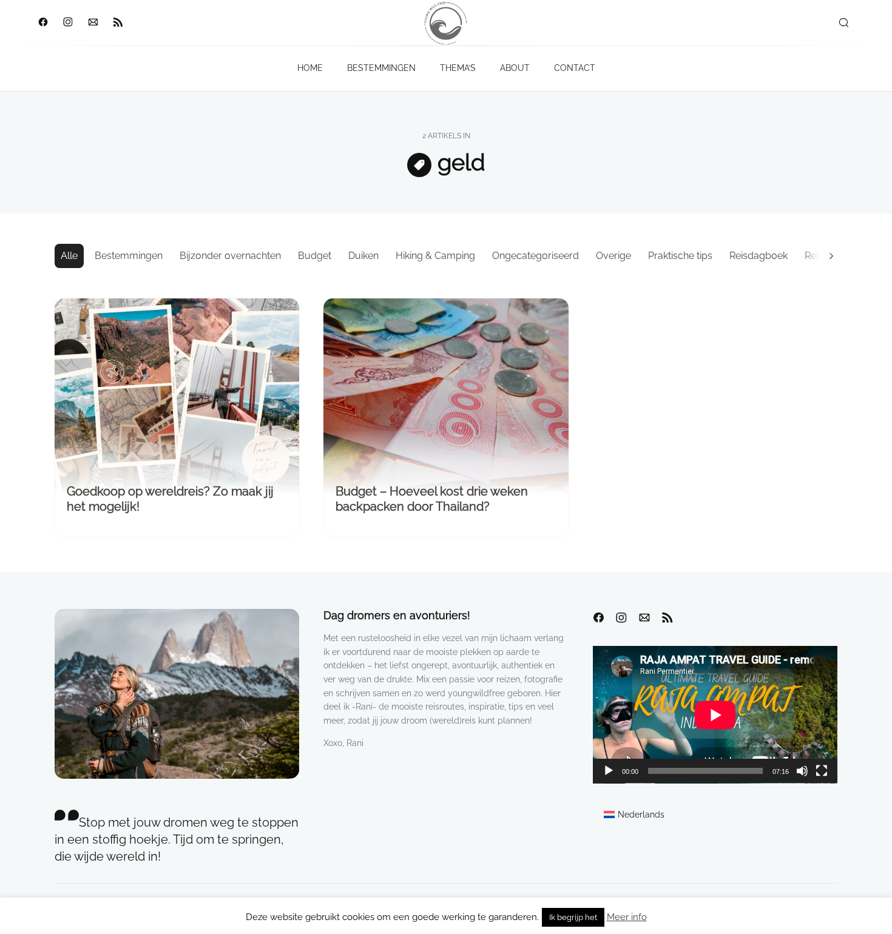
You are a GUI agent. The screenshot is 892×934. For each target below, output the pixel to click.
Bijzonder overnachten (230, 255)
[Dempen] (802, 771)
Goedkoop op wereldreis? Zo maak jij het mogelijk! (170, 499)
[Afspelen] (609, 771)
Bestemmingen (129, 255)
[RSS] (117, 23)
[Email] (92, 23)
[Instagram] (67, 23)
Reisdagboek (758, 255)
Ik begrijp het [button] (573, 917)
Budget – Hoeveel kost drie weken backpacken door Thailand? (432, 499)
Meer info (627, 917)
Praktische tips (680, 255)
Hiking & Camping (435, 255)
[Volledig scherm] (822, 771)
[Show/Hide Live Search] (843, 23)
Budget (314, 255)
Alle (69, 255)
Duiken (363, 255)
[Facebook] (42, 23)
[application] (715, 715)
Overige (613, 255)
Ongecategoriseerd (535, 255)
